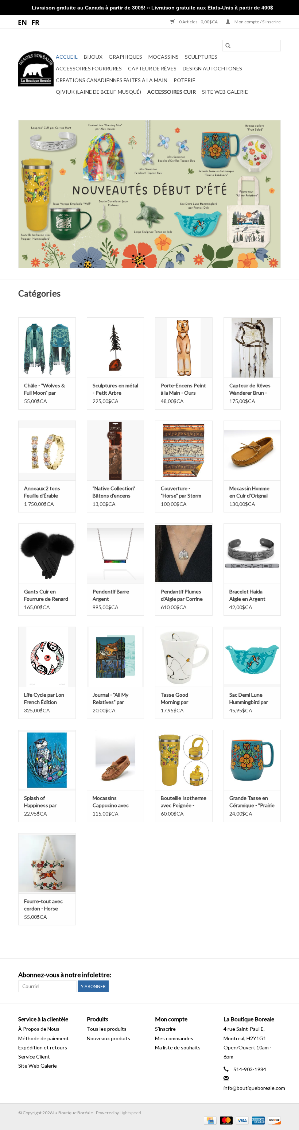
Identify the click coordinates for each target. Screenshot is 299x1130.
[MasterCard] (225, 1120)
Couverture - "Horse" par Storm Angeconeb (181, 492)
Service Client (34, 1056)
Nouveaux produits (108, 1038)
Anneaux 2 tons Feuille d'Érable (42, 492)
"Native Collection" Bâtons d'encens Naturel (114, 492)
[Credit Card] (209, 1120)
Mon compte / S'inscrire (257, 21)
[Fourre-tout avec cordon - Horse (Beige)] (47, 863)
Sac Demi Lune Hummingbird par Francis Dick (248, 699)
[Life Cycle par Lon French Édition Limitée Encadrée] (47, 657)
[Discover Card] (273, 1120)
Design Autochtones (212, 68)
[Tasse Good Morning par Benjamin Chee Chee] (184, 657)
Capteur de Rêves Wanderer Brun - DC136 (250, 389)
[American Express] (257, 1120)
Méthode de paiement (43, 1038)
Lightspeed (130, 1112)
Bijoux (93, 57)
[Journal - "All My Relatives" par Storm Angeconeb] (115, 657)
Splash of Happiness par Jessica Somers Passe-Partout (41, 802)
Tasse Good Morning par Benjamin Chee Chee (178, 699)
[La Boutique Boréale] (36, 68)
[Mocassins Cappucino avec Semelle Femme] (115, 760)
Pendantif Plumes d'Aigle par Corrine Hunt (182, 595)
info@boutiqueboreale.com (254, 1088)
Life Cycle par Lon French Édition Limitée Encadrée (44, 699)
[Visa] (241, 1120)
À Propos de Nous (38, 1029)
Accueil (67, 57)
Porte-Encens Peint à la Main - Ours (183, 389)
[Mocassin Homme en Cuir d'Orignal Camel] (252, 451)
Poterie (184, 80)
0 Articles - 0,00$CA (198, 21)
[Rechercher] (227, 45)
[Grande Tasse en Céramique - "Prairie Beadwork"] (252, 760)
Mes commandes (174, 1038)
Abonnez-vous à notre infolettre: (65, 975)
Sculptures (201, 57)
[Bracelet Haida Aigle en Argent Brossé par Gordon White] (252, 553)
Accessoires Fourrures (89, 68)
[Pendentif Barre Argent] (115, 553)
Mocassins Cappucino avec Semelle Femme (111, 802)
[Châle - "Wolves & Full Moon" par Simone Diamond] (47, 347)
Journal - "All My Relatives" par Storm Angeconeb (113, 699)
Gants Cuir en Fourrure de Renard (46, 595)
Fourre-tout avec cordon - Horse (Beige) (43, 905)
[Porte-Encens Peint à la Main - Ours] (184, 347)
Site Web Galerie (225, 92)
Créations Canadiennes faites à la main (111, 80)
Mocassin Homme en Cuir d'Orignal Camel (249, 492)
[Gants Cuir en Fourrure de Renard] (47, 553)
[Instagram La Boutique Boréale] (275, 975)
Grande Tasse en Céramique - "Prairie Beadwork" (252, 802)
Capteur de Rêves (152, 68)
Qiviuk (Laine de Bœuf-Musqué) (98, 92)
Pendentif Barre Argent (111, 595)
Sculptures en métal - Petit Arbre (115, 389)
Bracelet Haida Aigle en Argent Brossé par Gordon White (250, 595)
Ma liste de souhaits (178, 1047)
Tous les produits (107, 1029)
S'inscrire (165, 1029)
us (22, 22)
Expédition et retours (42, 1047)
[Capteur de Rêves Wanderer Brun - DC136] (252, 347)
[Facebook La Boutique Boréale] (262, 975)
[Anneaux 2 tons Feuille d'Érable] (47, 451)
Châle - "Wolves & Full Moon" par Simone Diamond (44, 389)
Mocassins (163, 57)
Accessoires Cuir (171, 92)
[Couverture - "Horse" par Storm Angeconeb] (184, 451)
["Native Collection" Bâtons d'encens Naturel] (115, 451)
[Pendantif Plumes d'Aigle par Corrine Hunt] (184, 553)
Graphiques (125, 57)
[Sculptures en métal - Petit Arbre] (115, 347)
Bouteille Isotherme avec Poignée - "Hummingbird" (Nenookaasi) (183, 802)
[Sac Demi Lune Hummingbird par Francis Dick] (252, 657)
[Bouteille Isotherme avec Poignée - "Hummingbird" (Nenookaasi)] (184, 760)
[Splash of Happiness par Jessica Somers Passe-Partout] (47, 760)
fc (35, 22)
